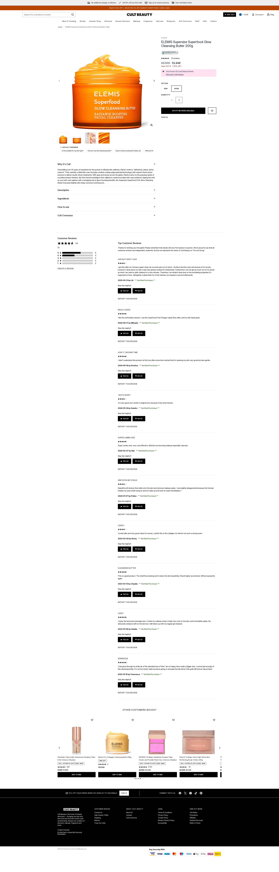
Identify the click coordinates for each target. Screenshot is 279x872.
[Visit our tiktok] (195, 793)
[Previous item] (59, 748)
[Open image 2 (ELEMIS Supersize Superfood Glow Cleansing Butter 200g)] (76, 138)
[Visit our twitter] (185, 793)
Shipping (97, 818)
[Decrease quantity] (164, 100)
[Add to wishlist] (212, 110)
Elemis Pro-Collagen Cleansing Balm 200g (114, 757)
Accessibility (162, 823)
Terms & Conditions (165, 812)
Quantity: (165, 95)
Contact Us (98, 812)
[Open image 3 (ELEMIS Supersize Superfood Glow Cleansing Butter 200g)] (90, 138)
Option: (164, 83)
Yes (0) (125, 291)
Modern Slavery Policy (166, 820)
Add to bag (76, 775)
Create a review (66, 268)
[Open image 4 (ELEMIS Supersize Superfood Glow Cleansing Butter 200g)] (104, 138)
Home (60, 27)
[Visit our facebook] (180, 793)
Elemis (164, 38)
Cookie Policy (163, 818)
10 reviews (175, 58)
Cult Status (193, 812)
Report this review (127, 299)
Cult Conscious (131, 818)
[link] (257, 14)
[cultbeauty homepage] (139, 14)
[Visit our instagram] (190, 793)
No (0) (140, 291)
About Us (129, 812)
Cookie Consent (63, 830)
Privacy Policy (163, 815)
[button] (188, 53)
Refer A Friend (195, 823)
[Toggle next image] (154, 80)
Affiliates (193, 818)
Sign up (124, 793)
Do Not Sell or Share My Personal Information (70, 833)
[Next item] (220, 748)
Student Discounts (196, 820)
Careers (129, 815)
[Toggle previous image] (59, 80)
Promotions (194, 815)
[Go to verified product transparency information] (169, 53)
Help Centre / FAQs (101, 815)
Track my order (100, 823)
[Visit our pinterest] (201, 793)
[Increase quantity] (179, 100)
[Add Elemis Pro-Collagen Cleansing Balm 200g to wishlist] (132, 720)
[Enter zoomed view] (151, 125)
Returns (97, 820)
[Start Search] (72, 14)
